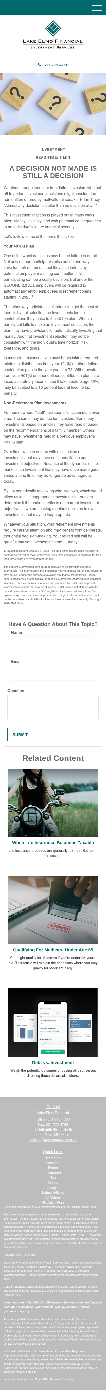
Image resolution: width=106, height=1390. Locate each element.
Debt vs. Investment (53, 1062)
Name (16, 632)
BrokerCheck (89, 1207)
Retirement (53, 1157)
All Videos (53, 1197)
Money (53, 1182)
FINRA (70, 1266)
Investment (53, 1162)
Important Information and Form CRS (26, 1379)
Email (16, 661)
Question (15, 690)
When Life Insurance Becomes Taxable (53, 842)
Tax (53, 1177)
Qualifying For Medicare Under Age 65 (53, 949)
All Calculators (53, 1202)
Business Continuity (62, 1379)
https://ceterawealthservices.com (26, 1343)
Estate (53, 1167)
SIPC (77, 1266)
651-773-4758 (56, 65)
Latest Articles (53, 1192)
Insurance (53, 1172)
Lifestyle (53, 1187)
